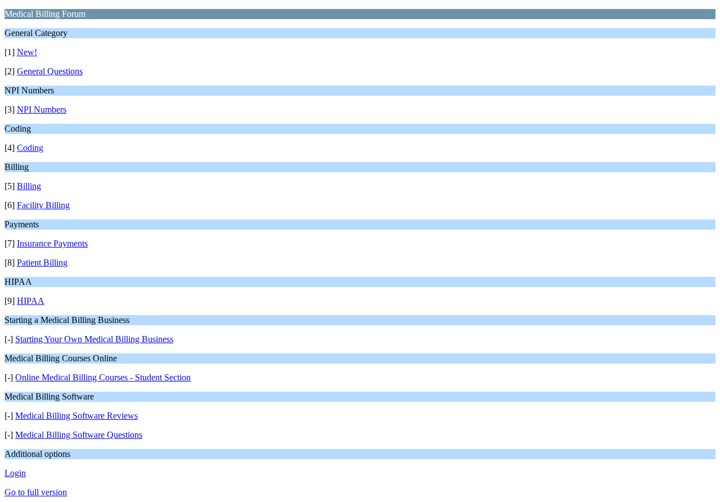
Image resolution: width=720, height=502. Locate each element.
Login (15, 473)
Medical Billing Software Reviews (76, 415)
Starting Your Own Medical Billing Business (94, 339)
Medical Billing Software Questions (78, 435)
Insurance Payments (52, 243)
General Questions (50, 71)
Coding (30, 148)
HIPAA (30, 301)
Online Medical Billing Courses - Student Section (103, 377)
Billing (29, 186)
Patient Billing (42, 262)
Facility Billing (43, 205)
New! (27, 52)
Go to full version (35, 492)
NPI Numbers (41, 109)
